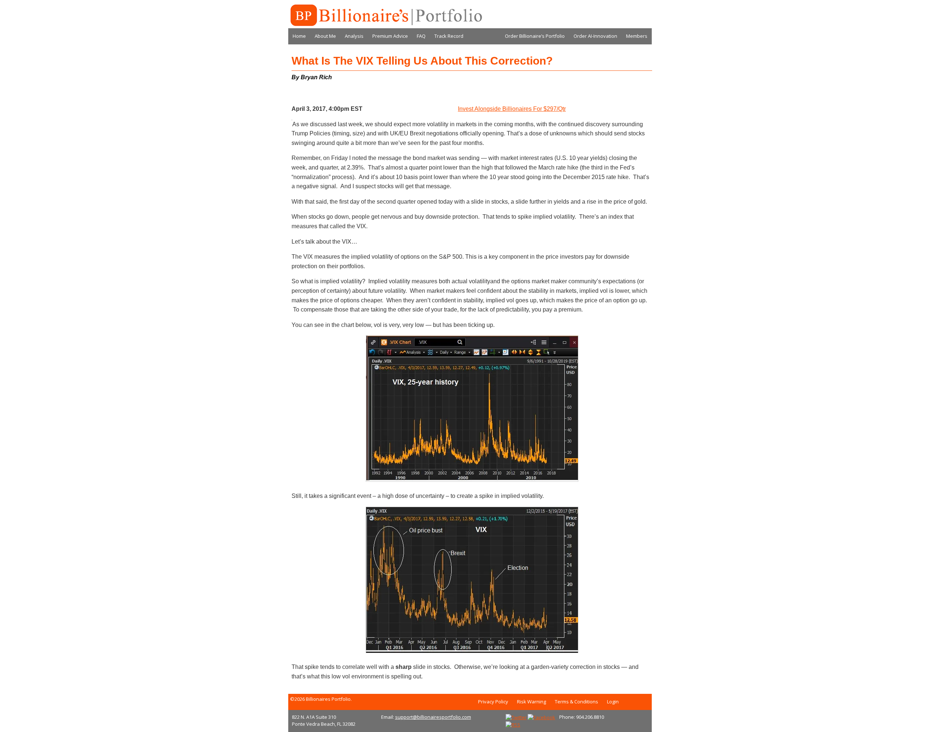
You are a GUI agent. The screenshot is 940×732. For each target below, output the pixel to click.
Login (613, 701)
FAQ (421, 36)
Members (636, 36)
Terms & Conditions (576, 701)
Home (299, 36)
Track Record (448, 36)
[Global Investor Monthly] (385, 15)
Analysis (354, 36)
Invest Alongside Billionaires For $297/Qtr (512, 109)
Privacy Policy (493, 701)
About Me (325, 36)
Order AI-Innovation (595, 36)
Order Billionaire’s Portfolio (535, 36)
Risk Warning (531, 701)
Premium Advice (390, 36)
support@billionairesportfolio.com (433, 717)
